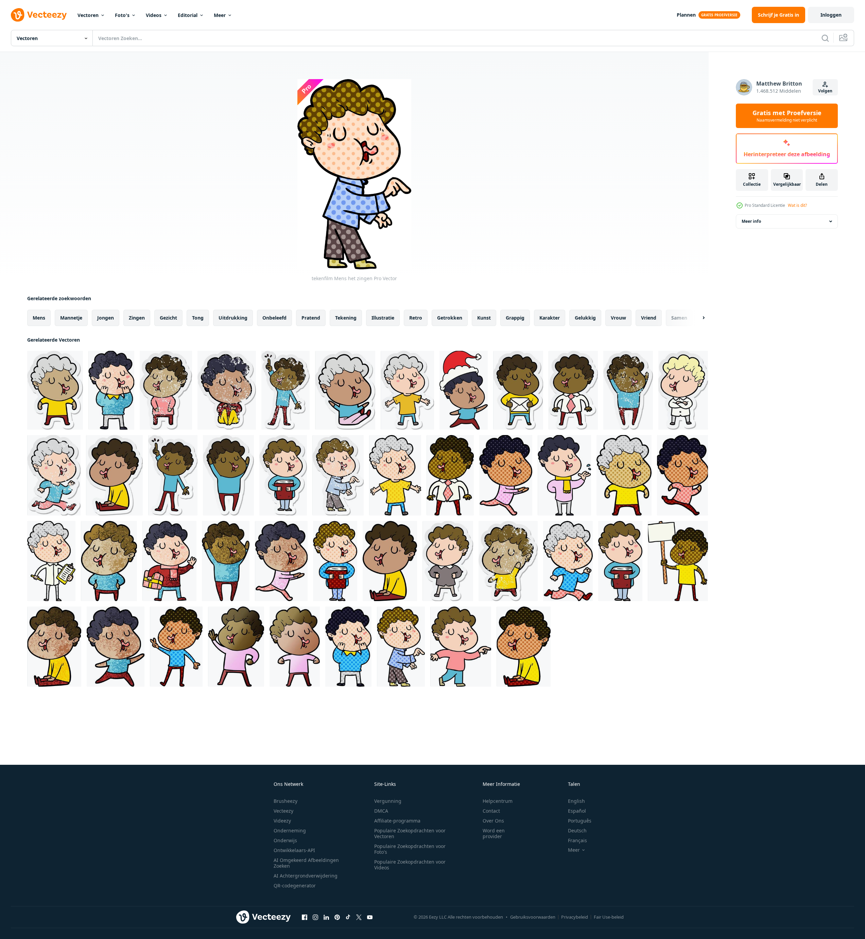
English (576, 801)
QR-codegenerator (295, 885)
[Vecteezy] (39, 15)
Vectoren (88, 15)
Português (579, 820)
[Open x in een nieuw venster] (359, 917)
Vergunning (387, 801)
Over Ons (493, 820)
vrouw (618, 317)
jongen (105, 317)
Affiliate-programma (397, 820)
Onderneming (290, 830)
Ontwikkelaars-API (294, 850)
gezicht (168, 317)
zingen (137, 317)
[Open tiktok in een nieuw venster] (348, 917)
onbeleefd (274, 317)
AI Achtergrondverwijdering (306, 875)
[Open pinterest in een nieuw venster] (337, 917)
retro (415, 317)
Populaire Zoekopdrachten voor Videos (410, 865)
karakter (549, 317)
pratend (310, 317)
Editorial (187, 15)
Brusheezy (285, 801)
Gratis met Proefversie (786, 116)
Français (577, 840)
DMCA (381, 811)
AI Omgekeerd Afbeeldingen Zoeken (306, 863)
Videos (153, 15)
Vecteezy (283, 811)
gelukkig (585, 317)
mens (39, 317)
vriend (648, 317)
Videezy (282, 820)
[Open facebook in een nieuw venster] (304, 917)
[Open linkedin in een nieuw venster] (326, 917)
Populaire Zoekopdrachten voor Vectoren (410, 833)
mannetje (71, 317)
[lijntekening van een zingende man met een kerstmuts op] (463, 390)
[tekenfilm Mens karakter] (115, 647)
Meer (220, 15)
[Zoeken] (825, 38)
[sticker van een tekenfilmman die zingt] (55, 390)
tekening (346, 317)
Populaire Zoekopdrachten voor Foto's (410, 849)
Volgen (825, 91)
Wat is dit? (797, 205)
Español (577, 811)
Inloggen (831, 15)
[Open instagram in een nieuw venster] (315, 917)
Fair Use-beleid (609, 917)
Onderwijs (285, 840)
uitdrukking (233, 317)
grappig (515, 317)
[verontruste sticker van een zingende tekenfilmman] (166, 390)
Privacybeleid (574, 917)
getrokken (449, 317)
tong (198, 317)
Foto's (122, 15)
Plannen (686, 15)
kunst (484, 317)
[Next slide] (698, 318)
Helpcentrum (498, 801)
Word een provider (494, 833)
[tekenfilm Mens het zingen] (111, 390)
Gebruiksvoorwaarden (532, 917)
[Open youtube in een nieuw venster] (370, 917)
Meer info (751, 221)
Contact (491, 811)
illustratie (382, 317)
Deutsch (577, 830)
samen (679, 317)
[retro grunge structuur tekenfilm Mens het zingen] (54, 647)
